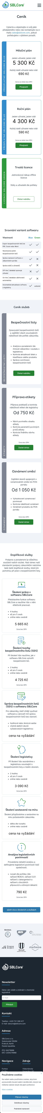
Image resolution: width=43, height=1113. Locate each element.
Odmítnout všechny (21, 1103)
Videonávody (27, 1069)
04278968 (10, 1050)
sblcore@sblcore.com (17, 1024)
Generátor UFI (28, 1071)
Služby (4, 1071)
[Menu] (39, 5)
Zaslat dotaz (23, 447)
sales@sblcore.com (21, 33)
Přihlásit (9, 1004)
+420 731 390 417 (16, 1021)
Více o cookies (7, 1089)
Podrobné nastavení (21, 1109)
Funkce (5, 1069)
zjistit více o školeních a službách (21, 910)
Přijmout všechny (21, 1097)
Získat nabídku (23, 199)
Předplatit (23, 87)
